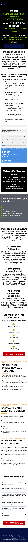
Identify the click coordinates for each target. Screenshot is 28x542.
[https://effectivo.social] (5, 4)
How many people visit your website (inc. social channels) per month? (12, 131)
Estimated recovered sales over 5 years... (11, 158)
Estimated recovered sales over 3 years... (11, 154)
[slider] (7, 139)
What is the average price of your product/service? (13, 125)
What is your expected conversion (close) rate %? (13, 136)
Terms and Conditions (17, 536)
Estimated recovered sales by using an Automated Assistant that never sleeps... (13, 149)
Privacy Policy (9, 536)
